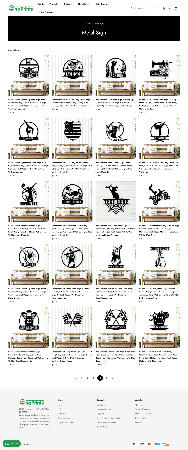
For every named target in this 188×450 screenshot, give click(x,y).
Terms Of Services (143, 409)
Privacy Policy (141, 418)
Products (54, 4)
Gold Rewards (102, 4)
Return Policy (102, 426)
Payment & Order (104, 409)
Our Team (139, 405)
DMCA (138, 422)
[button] (176, 8)
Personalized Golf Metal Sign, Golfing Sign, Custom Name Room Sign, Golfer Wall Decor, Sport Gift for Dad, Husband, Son (115, 102)
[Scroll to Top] (183, 436)
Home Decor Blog (143, 413)
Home (87, 23)
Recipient (68, 4)
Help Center (83, 4)
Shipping (100, 413)
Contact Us (101, 405)
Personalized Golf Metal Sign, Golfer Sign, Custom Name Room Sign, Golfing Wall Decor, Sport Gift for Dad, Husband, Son (71, 102)
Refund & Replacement (106, 422)
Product (61, 413)
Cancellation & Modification (109, 418)
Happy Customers (46, 12)
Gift (59, 409)
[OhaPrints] (21, 8)
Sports (41, 4)
